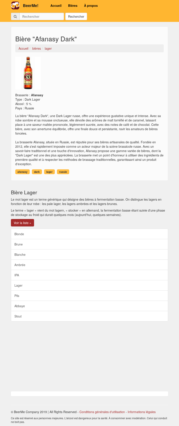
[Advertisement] (89, 356)
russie (63, 172)
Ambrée (19, 265)
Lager (18, 285)
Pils (16, 295)
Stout (18, 316)
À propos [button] (91, 5)
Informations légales (142, 412)
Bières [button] (72, 5)
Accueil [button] (56, 5)
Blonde (19, 234)
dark (37, 172)
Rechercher (76, 16)
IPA (16, 275)
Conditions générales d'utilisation (102, 412)
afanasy (22, 172)
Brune (18, 244)
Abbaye (19, 306)
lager (49, 172)
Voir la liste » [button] (22, 223)
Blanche (20, 254)
